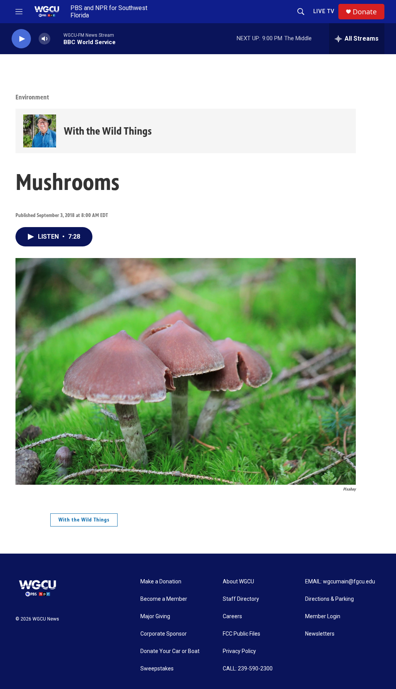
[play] (21, 38)
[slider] (57, 38)
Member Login (322, 616)
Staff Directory (241, 599)
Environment (32, 97)
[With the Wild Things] (39, 131)
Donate (365, 12)
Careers (232, 616)
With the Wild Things (108, 131)
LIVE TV (324, 11)
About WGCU (238, 582)
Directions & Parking (329, 599)
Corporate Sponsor (163, 634)
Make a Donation (160, 582)
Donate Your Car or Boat (170, 651)
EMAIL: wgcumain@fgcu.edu (340, 582)
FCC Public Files (241, 634)
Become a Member (163, 599)
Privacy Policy (239, 651)
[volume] (44, 39)
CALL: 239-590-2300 (248, 669)
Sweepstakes (157, 669)
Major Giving (155, 616)
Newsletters (320, 634)
